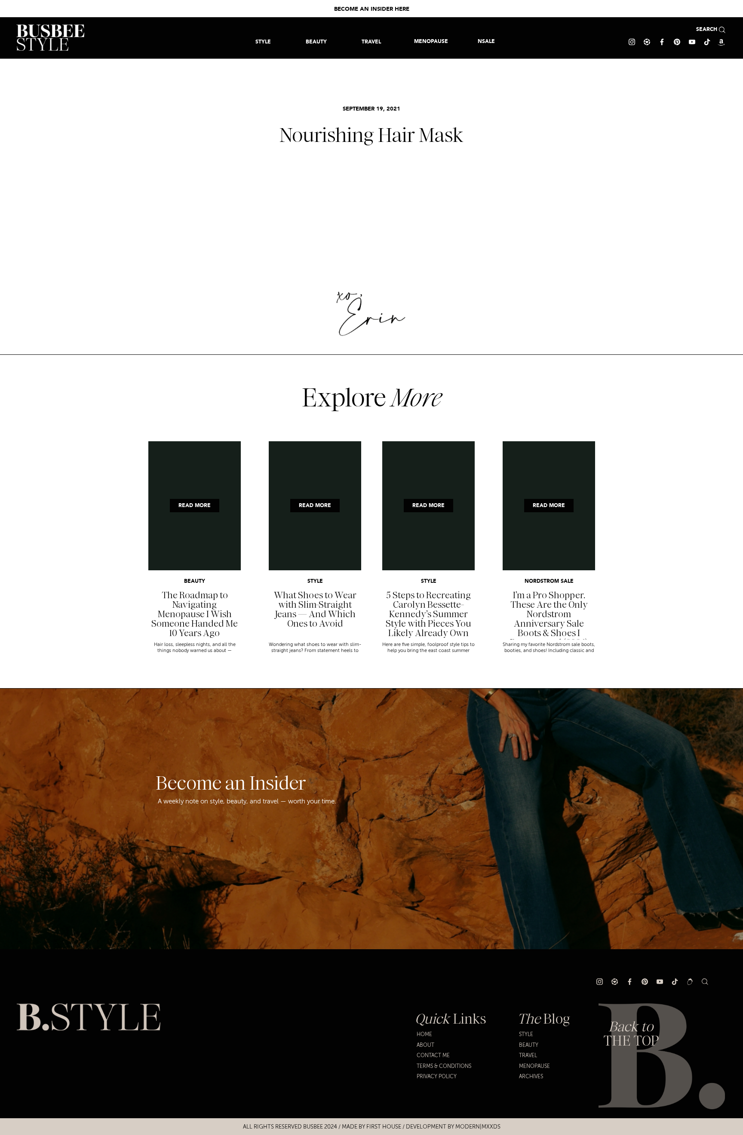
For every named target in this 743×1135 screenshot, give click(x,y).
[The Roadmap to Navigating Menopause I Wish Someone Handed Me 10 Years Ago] (194, 505)
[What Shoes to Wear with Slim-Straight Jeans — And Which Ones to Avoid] (315, 505)
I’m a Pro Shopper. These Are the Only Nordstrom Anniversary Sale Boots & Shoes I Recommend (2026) (549, 619)
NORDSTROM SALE (549, 581)
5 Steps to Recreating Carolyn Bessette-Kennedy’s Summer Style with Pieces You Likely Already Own (428, 614)
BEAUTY (194, 581)
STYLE (315, 581)
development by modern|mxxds (453, 1127)
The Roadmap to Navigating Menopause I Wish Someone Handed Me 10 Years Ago (194, 614)
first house (383, 1127)
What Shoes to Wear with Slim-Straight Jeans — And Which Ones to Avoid (315, 609)
